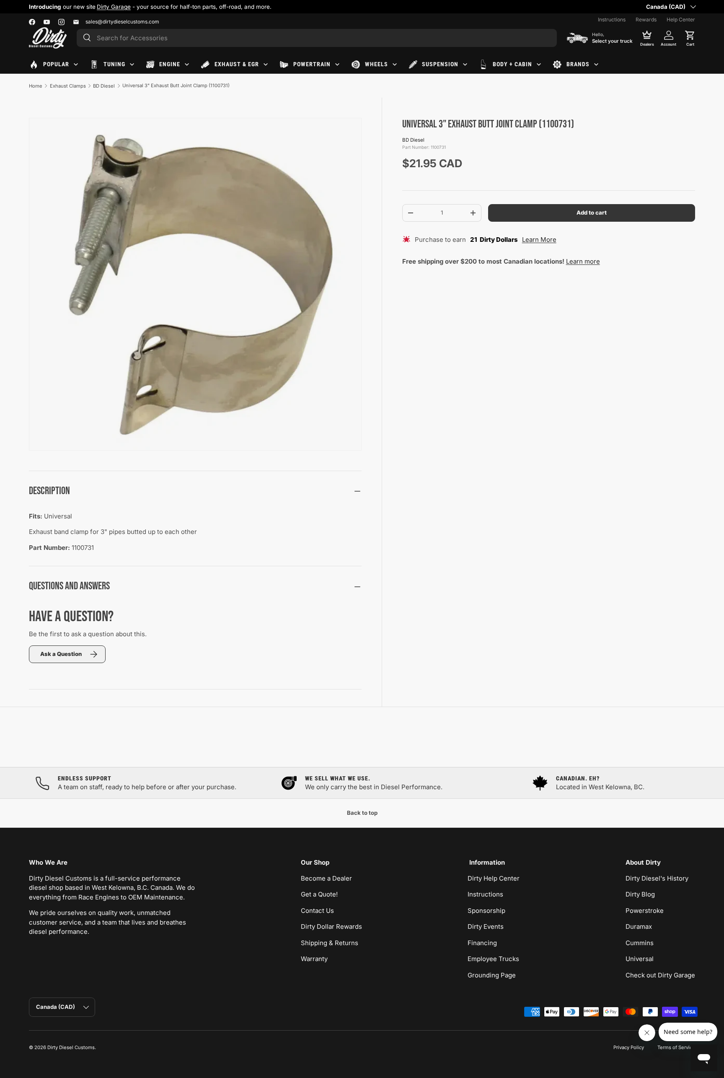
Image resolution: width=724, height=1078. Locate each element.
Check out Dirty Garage (660, 975)
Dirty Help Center (494, 878)
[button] (690, 38)
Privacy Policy (628, 1047)
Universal (640, 959)
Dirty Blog (640, 894)
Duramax (639, 926)
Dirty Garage (114, 6)
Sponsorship (486, 911)
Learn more (583, 261)
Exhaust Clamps (68, 86)
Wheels (376, 64)
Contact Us (317, 911)
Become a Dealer (326, 878)
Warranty (314, 959)
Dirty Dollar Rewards (331, 926)
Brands (578, 64)
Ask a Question (61, 653)
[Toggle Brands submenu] (596, 65)
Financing (482, 943)
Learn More (539, 240)
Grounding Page (492, 975)
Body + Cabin (512, 64)
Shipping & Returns (329, 943)
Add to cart (592, 212)
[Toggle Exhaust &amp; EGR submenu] (266, 65)
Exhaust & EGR (237, 64)
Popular (56, 64)
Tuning (114, 64)
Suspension (440, 64)
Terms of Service (676, 1047)
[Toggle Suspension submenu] (465, 65)
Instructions (612, 19)
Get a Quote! (319, 894)
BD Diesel (104, 86)
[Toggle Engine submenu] (187, 65)
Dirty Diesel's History (657, 878)
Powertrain (312, 64)
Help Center (681, 19)
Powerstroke (645, 911)
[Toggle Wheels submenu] (395, 65)
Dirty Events (486, 926)
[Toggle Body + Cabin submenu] (539, 65)
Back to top (362, 812)
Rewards (646, 19)
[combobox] (317, 38)
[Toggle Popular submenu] (76, 65)
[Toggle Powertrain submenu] (337, 65)
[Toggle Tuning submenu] (132, 65)
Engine (169, 64)
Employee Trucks (493, 959)
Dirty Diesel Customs (71, 1047)
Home (35, 86)
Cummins (640, 943)
